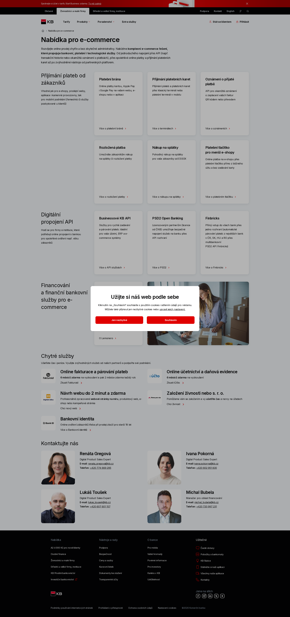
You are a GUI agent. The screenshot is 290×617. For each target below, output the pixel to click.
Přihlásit (244, 21)
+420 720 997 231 (206, 506)
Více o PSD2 (159, 267)
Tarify (66, 21)
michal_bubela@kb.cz (206, 502)
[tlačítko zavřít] (246, 3)
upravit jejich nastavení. (172, 309)
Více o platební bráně (111, 128)
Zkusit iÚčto (174, 382)
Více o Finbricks (214, 267)
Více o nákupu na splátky (166, 196)
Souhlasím (171, 320)
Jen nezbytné (119, 320)
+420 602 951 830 (206, 467)
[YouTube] (222, 596)
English (230, 11)
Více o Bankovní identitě (74, 429)
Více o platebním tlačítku (219, 196)
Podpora (204, 11)
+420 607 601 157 (100, 506)
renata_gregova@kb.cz (101, 463)
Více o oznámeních (216, 128)
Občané (49, 11)
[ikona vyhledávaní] (247, 11)
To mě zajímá (94, 3)
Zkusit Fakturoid (69, 382)
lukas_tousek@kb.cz (99, 502)
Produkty (82, 21)
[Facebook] (198, 596)
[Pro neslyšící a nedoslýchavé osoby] (240, 11)
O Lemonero (106, 338)
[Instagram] (204, 596)
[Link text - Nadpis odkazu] (57, 593)
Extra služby (129, 21)
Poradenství (105, 21)
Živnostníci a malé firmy (73, 11)
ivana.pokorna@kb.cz (206, 463)
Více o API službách (110, 267)
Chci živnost (174, 404)
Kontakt (218, 11)
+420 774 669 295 (100, 467)
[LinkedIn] (210, 596)
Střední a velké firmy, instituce (109, 11)
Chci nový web (69, 408)
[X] (216, 596)
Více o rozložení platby (112, 196)
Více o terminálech (163, 128)
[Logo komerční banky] (48, 21)
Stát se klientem (222, 21)
